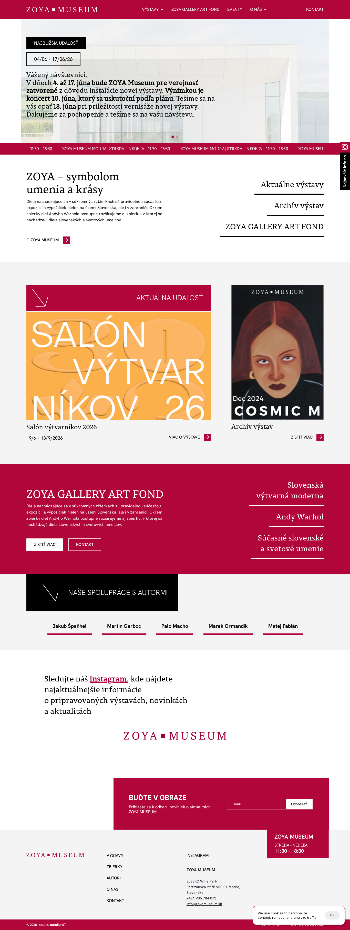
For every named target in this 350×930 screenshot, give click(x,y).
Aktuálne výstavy (292, 184)
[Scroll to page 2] (178, 137)
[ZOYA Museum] (61, 9)
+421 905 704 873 (201, 898)
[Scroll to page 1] (172, 137)
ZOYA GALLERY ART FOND (195, 9)
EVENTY (234, 9)
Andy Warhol (300, 516)
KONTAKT (315, 9)
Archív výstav (299, 205)
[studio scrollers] (52, 924)
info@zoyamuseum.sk (204, 903)
